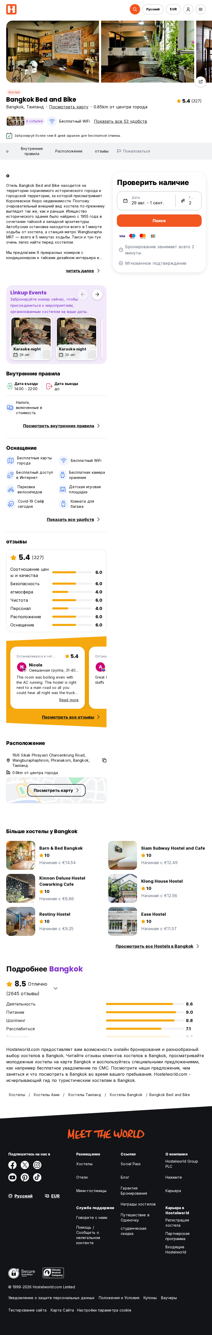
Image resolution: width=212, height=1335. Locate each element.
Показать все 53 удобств (120, 121)
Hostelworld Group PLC (181, 1164)
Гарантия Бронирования (134, 1190)
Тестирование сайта (27, 1310)
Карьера (173, 1190)
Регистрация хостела (177, 1222)
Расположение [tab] (68, 151)
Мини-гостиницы (91, 1190)
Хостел (14, 92)
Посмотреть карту (68, 106)
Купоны (150, 1298)
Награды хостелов (138, 1204)
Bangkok (15, 106)
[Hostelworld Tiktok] (37, 1177)
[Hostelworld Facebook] (12, 1165)
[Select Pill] (135, 9)
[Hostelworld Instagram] (37, 1165)
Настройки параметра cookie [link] (104, 1310)
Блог (125, 1177)
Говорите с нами (92, 1217)
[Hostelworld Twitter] (25, 1165)
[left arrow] (83, 294)
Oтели (82, 1177)
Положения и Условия (119, 1298)
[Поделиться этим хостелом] (200, 81)
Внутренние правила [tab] (32, 151)
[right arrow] (97, 294)
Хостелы (84, 1164)
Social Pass (131, 1164)
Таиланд (35, 106)
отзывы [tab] (102, 151)
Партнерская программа (177, 1236)
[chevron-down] (55, 988)
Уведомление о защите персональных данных (51, 1298)
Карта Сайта (62, 1310)
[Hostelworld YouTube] (12, 1177)
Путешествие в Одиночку (135, 1217)
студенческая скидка (133, 1231)
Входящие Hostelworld (175, 1249)
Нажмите (173, 1177)
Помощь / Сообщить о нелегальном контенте (88, 1235)
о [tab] (7, 151)
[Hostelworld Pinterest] (25, 1177)
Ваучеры (169, 1298)
